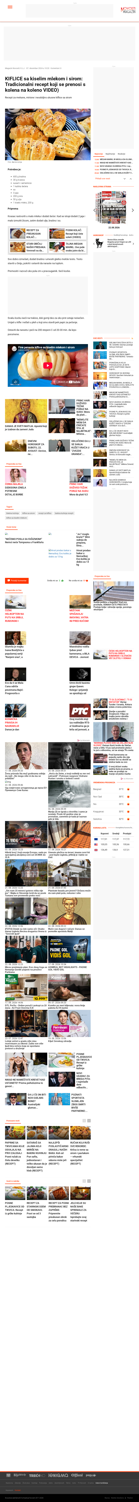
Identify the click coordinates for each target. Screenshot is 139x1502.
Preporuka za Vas (13, 464)
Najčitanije (110, 154)
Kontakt (18, 1490)
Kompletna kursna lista (124, 828)
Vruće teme (11, 527)
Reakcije (121, 154)
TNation (130, 1498)
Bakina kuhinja (12, 513)
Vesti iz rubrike (12, 1181)
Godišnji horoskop (121, 235)
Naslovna (9, 1483)
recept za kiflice (44, 513)
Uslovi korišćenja (102, 1483)
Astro (131, 235)
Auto (74, 1483)
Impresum (9, 1490)
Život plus (26, 1483)
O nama (91, 1483)
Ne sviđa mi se (77, 580)
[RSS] (132, 338)
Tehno (68, 1483)
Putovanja (43, 1483)
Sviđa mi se (54, 580)
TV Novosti (82, 1483)
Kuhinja (34, 1483)
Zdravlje (18, 1483)
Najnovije (99, 154)
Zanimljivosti (59, 1483)
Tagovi (9, 507)
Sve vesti (97, 338)
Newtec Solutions (117, 1498)
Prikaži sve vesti (102, 178)
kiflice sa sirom (28, 513)
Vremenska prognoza (104, 782)
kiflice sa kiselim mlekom (16, 518)
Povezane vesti (13, 1121)
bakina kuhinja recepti (64, 513)
